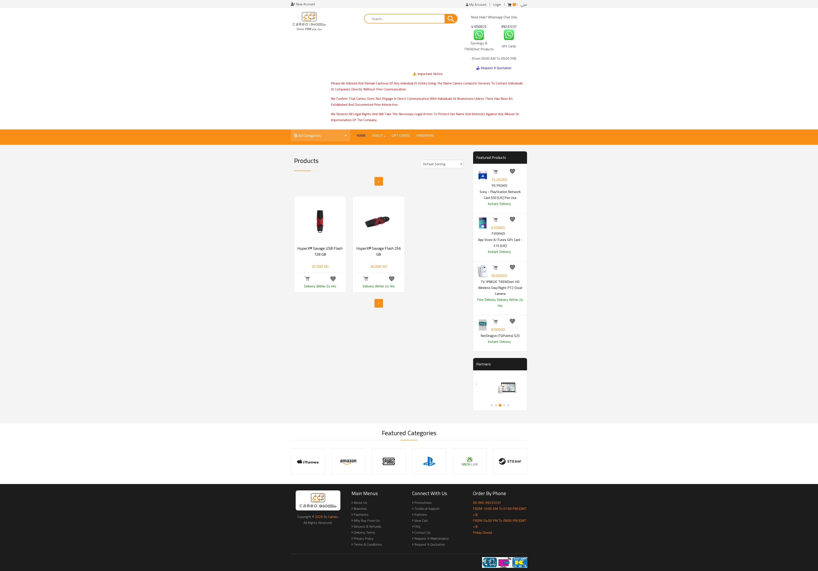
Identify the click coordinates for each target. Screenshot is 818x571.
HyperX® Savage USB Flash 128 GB (320, 251)
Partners (420, 514)
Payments (361, 514)
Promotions (423, 503)
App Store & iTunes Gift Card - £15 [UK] (500, 242)
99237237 (509, 26)
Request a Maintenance (431, 538)
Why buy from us (367, 520)
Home (361, 135)
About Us (360, 503)
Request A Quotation (495, 68)
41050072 (479, 26)
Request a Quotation (429, 544)
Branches (360, 509)
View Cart (421, 520)
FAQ (417, 526)
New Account (305, 4)
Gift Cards (401, 135)
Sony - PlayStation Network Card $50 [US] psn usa (500, 194)
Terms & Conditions (368, 544)
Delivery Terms (364, 532)
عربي (523, 4)
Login (497, 4)
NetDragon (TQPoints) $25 (500, 335)
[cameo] (309, 21)
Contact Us (422, 532)
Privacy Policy (363, 538)
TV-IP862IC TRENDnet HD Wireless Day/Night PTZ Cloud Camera (500, 287)
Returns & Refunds (367, 526)
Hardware (425, 135)
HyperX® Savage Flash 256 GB (378, 251)
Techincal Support (427, 509)
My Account (477, 4)
